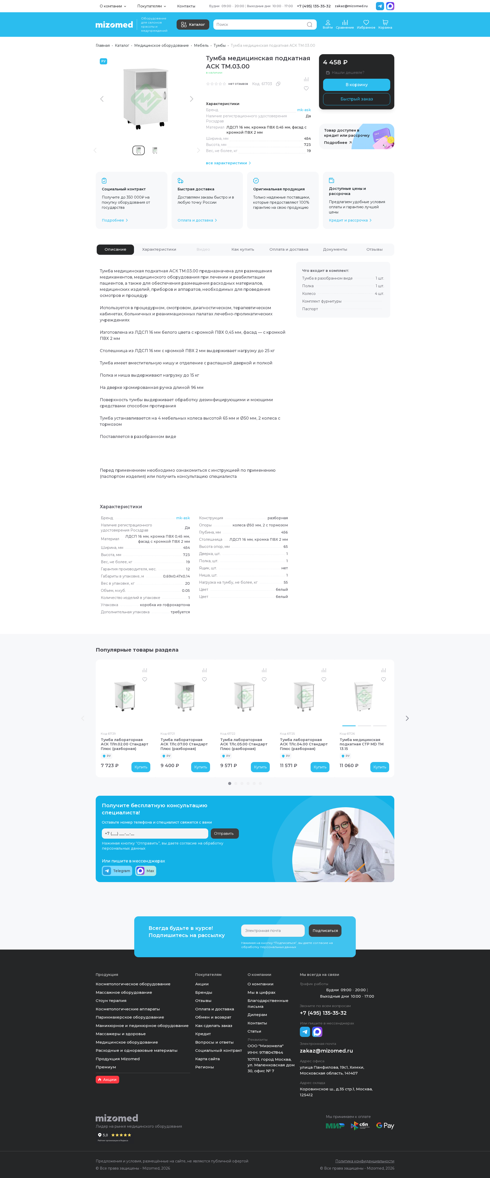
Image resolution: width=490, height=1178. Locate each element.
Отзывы (203, 1000)
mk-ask (304, 110)
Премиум (106, 1067)
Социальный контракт (218, 1050)
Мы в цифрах (261, 992)
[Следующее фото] (384, 696)
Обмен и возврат (213, 1017)
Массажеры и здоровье (121, 1033)
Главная (103, 45)
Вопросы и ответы (214, 1042)
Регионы (204, 1067)
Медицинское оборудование (161, 45)
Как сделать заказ (213, 1025)
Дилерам (257, 1014)
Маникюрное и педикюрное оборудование (142, 1025)
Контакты (186, 6)
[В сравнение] (306, 79)
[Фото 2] (364, 725)
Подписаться (325, 930)
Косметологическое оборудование (133, 983)
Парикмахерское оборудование (130, 1017)
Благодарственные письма (268, 1003)
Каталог (197, 24)
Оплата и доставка (214, 1009)
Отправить (224, 833)
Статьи (254, 1031)
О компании (261, 983)
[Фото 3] (380, 725)
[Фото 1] (349, 725)
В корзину (357, 84)
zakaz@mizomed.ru (351, 6)
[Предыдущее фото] (345, 696)
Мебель (201, 45)
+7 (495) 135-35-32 (314, 6)
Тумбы (220, 45)
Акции (202, 983)
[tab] (115, 250)
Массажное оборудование (124, 992)
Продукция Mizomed (118, 1058)
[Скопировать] (278, 84)
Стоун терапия (111, 1000)
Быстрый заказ (356, 99)
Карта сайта (207, 1058)
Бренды (203, 992)
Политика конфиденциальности (364, 1161)
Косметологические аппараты (128, 1009)
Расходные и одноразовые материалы (137, 1050)
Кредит (203, 1033)
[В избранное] (306, 88)
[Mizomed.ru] (114, 24)
